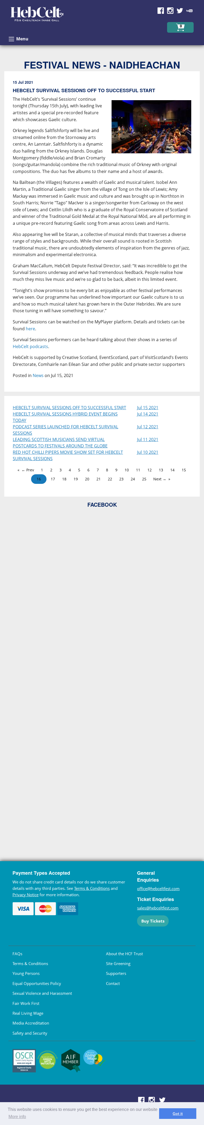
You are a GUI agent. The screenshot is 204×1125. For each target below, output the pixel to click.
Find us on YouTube (189, 10)
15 (184, 469)
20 (87, 478)
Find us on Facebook (160, 10)
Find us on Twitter (180, 10)
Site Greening (118, 963)
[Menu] (11, 39)
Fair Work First (25, 1003)
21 (98, 478)
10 (127, 469)
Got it (178, 1113)
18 (64, 478)
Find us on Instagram (170, 10)
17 (53, 478)
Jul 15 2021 (147, 408)
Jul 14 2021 (147, 414)
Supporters (116, 973)
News (38, 375)
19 (76, 478)
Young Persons (26, 973)
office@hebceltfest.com (158, 888)
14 (172, 469)
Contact (113, 983)
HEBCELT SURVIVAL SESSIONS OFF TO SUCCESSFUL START (69, 408)
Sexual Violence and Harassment (42, 993)
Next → (159, 478)
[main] (102, 233)
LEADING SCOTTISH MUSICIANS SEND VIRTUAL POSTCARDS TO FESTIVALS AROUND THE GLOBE (60, 443)
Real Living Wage (27, 1013)
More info (17, 1116)
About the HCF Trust (124, 953)
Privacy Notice (25, 894)
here (30, 329)
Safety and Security (29, 1033)
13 (161, 469)
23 (121, 478)
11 (138, 469)
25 (144, 478)
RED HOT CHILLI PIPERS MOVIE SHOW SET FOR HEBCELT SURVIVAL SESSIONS (68, 455)
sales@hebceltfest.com (157, 908)
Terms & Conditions (92, 888)
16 (39, 478)
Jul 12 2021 (147, 427)
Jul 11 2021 (147, 439)
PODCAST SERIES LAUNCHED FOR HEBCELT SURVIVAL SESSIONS (65, 430)
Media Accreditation (30, 1023)
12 (149, 469)
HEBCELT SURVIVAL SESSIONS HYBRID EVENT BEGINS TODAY (65, 417)
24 (133, 478)
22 (110, 478)
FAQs (17, 953)
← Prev (28, 469)
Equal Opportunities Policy (36, 983)
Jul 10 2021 (147, 452)
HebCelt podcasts (30, 346)
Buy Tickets (152, 921)
